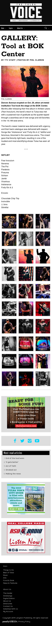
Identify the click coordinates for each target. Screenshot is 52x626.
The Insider (7, 593)
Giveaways (7, 596)
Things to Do (8, 570)
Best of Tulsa (8, 572)
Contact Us (8, 606)
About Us (7, 601)
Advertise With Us (10, 609)
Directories (7, 603)
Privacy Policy (24, 621)
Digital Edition (9, 598)
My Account (8, 611)
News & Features (10, 583)
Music (5, 575)
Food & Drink (8, 580)
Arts (4, 578)
